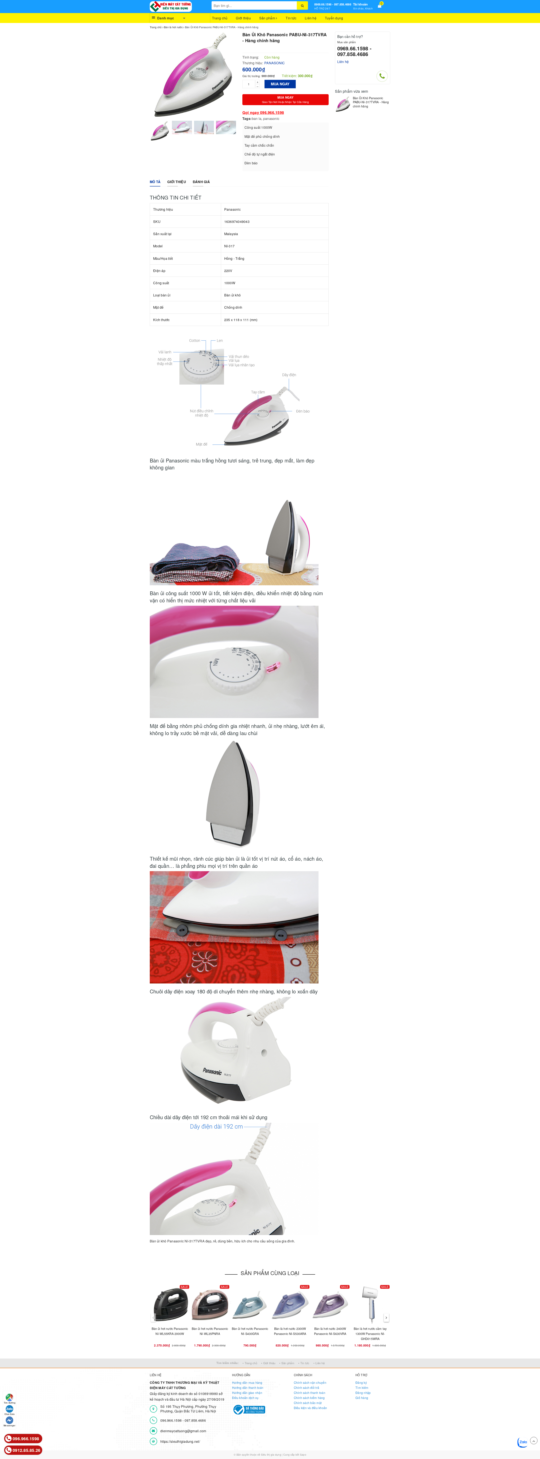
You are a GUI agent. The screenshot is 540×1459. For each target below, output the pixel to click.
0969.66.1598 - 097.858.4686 (332, 4)
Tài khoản (360, 4)
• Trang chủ (250, 1363)
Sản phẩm (267, 18)
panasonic (271, 118)
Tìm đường (9, 1402)
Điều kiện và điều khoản (310, 1408)
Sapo (303, 1454)
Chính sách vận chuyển (310, 1382)
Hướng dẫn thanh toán (247, 1387)
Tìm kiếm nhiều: (227, 1363)
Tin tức (291, 18)
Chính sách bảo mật (308, 1403)
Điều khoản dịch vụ (245, 1398)
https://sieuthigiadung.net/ (180, 1441)
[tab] (155, 181)
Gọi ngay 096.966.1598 (263, 112)
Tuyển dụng (334, 18)
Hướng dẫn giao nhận (247, 1393)
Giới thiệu (243, 18)
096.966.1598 (171, 1420)
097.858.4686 (195, 1420)
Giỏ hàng (361, 1398)
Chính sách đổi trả (306, 1387)
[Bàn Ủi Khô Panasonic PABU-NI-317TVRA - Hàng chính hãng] (343, 104)
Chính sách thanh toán (309, 1393)
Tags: (246, 118)
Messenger (9, 1425)
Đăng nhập (363, 1393)
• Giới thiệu (268, 1363)
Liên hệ (310, 18)
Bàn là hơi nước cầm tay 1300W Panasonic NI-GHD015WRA (370, 1333)
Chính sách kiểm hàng (309, 1398)
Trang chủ (219, 18)
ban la (257, 118)
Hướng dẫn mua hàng (247, 1382)
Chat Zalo (9, 1414)
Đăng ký (361, 1382)
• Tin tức (303, 1363)
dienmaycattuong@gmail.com (183, 1430)
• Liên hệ (319, 1363)
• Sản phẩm (286, 1363)
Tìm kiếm (361, 1387)
